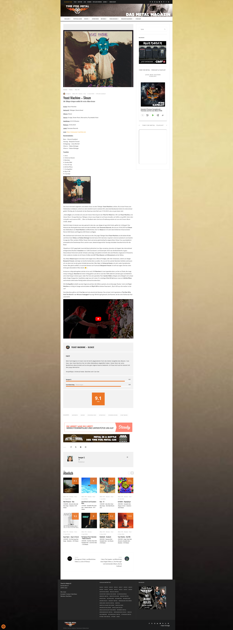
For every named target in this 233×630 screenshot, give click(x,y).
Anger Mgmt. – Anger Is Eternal (71, 542)
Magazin (67, 19)
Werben (89, 1)
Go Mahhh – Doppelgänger (124, 507)
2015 (111, 592)
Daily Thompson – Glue (68, 507)
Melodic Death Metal (107, 608)
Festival (103, 603)
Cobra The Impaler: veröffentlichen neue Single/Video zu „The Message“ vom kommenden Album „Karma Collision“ (111, 567)
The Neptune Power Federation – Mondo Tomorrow (88, 543)
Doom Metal (125, 601)
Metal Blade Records (107, 610)
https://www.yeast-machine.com (76, 132)
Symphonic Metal (114, 619)
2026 (130, 594)
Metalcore (119, 610)
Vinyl (84, 93)
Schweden (103, 619)
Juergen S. (68, 93)
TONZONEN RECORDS (113, 415)
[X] (152, 1)
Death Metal (104, 601)
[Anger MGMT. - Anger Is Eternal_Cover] (71, 526)
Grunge (83, 415)
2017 (121, 592)
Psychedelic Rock (92, 415)
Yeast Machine (124, 415)
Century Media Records (108, 599)
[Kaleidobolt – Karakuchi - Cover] (107, 526)
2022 (111, 594)
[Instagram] (155, 1)
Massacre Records (126, 606)
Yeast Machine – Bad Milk (124, 542)
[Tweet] (75, 452)
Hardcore (127, 603)
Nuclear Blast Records (108, 615)
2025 (126, 594)
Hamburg (119, 603)
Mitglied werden (97, 1)
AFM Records (104, 597)
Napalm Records (105, 613)
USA (118, 622)
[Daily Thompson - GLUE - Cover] (71, 491)
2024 (121, 594)
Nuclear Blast (118, 613)
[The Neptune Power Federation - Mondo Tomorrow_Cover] (89, 526)
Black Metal (115, 597)
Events (86, 19)
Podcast (138, 19)
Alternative (75, 415)
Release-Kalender (126, 19)
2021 (106, 594)
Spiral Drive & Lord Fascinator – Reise (89, 508)
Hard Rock (103, 606)
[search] (165, 29)
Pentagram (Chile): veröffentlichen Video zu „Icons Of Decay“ (85, 565)
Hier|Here (74, 599)
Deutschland (114, 601)
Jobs (84, 1)
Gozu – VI (102, 507)
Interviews (95, 19)
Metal (118, 608)
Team (75, 1)
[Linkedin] (157, 1)
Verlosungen (113, 19)
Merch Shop (112, 1)
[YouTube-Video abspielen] (98, 319)
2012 (101, 592)
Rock (130, 617)
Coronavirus (122, 599)
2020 (101, 594)
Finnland (111, 603)
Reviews (103, 19)
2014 (106, 592)
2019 (130, 592)
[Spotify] (159, 1)
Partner (80, 1)
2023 (116, 594)
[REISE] (89, 491)
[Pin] (80, 452)
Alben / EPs (75, 93)
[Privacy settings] (3, 626)
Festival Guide (77, 19)
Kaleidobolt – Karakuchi (105, 542)
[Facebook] (150, 1)
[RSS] (161, 1)
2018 (126, 592)
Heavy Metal (113, 606)
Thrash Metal (126, 619)
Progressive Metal (106, 617)
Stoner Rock (102, 415)
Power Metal (122, 615)
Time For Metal (105, 622)
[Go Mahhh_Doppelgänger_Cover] (125, 491)
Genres (105, 1)
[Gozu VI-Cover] (107, 491)
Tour (113, 622)
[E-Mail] (85, 452)
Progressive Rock (120, 617)
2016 (116, 592)
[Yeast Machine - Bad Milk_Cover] (125, 526)
